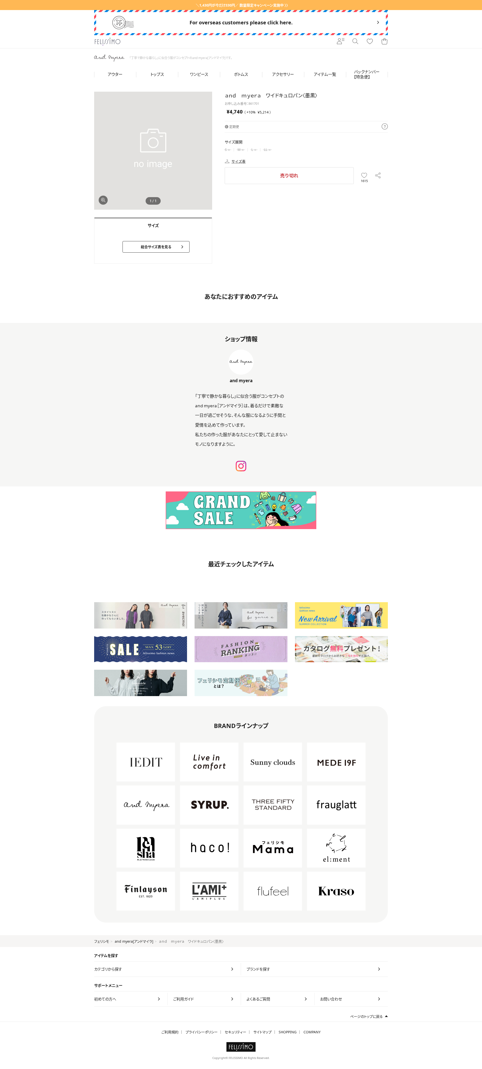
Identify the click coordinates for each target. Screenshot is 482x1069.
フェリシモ (101, 941)
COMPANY (312, 1032)
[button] (206, 151)
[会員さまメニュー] (340, 41)
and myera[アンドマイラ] (134, 941)
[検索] (355, 41)
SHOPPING (287, 1032)
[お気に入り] (370, 41)
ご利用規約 (169, 1032)
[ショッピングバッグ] (384, 41)
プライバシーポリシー (202, 1032)
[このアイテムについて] (385, 126)
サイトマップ (262, 1032)
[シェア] (378, 175)
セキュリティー (235, 1032)
